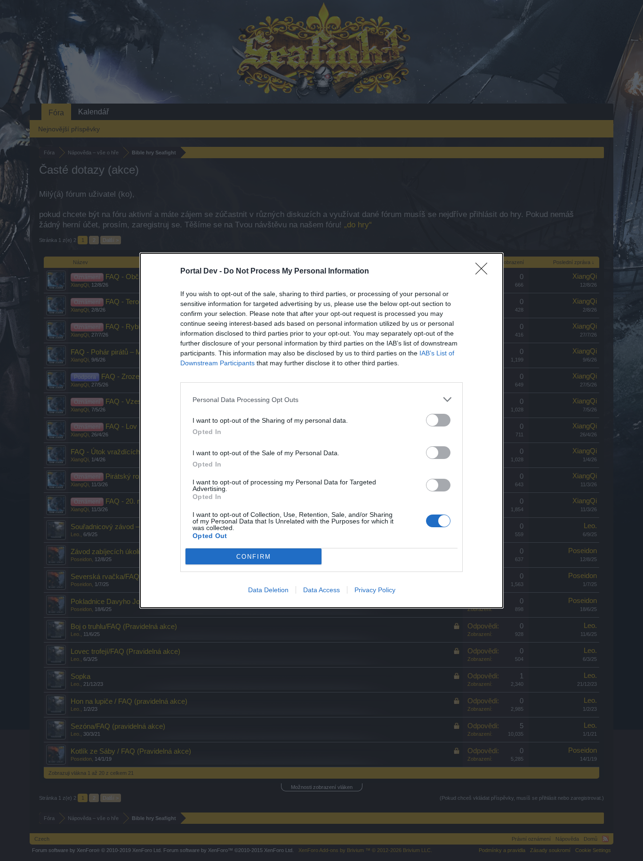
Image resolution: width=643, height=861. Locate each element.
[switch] (438, 420)
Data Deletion (268, 590)
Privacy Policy (374, 590)
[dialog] (321, 430)
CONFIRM (253, 556)
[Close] (484, 272)
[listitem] (321, 399)
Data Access (321, 590)
